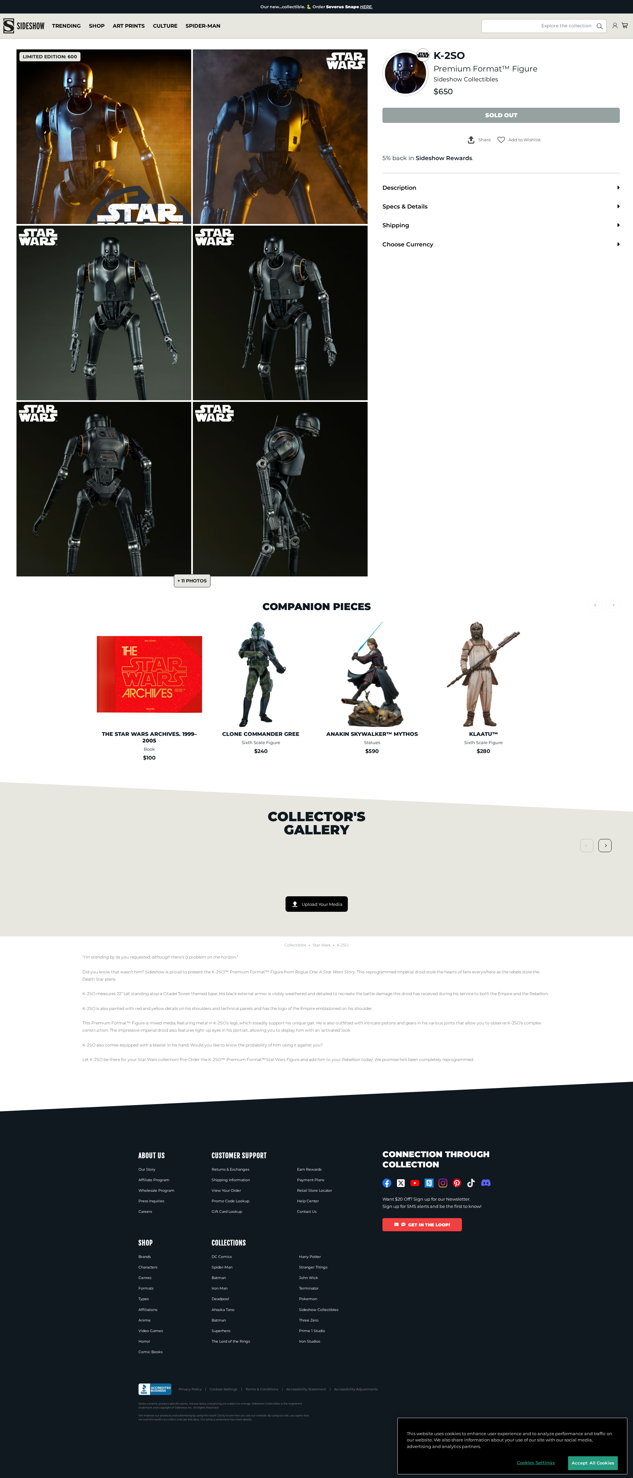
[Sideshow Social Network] (429, 1183)
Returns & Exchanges (230, 1169)
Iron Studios (309, 1341)
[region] (512, 1446)
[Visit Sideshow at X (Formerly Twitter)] (401, 1183)
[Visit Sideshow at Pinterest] (457, 1183)
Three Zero (308, 1320)
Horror (144, 1341)
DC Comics (222, 1256)
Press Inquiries (151, 1201)
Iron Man (219, 1288)
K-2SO (342, 945)
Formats (145, 1288)
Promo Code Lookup (230, 1201)
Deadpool (220, 1299)
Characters (147, 1267)
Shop (97, 26)
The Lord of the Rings (231, 1341)
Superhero (221, 1330)
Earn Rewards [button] (309, 1169)
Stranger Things (313, 1267)
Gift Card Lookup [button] (227, 1211)
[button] (519, 140)
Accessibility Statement (306, 1389)
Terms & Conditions (262, 1389)
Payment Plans (310, 1180)
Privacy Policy (190, 1389)
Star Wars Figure (282, 1059)
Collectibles (295, 945)
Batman (219, 1277)
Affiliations (147, 1309)
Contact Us (306, 1211)
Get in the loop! (429, 1224)
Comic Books (150, 1352)
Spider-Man (203, 26)
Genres (144, 1277)
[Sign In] (615, 25)
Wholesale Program (156, 1190)
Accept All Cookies (593, 1462)
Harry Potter (310, 1256)
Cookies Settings (223, 1389)
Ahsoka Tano (223, 1309)
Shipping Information (231, 1180)
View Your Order (226, 1190)
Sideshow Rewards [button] (444, 157)
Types (143, 1299)
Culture (165, 26)
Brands (144, 1256)
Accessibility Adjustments (356, 1389)
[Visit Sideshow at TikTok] (471, 1183)
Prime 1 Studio (312, 1330)
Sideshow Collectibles (466, 79)
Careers (145, 1211)
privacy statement (217, 1419)
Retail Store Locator (314, 1190)
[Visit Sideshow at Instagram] (442, 1183)
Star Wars (321, 945)
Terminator (308, 1288)
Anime (144, 1320)
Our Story (146, 1169)
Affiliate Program (153, 1180)
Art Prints (129, 26)
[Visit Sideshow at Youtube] (414, 1183)
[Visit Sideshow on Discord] (485, 1183)
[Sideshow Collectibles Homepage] (24, 26)
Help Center (308, 1201)
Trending (66, 26)
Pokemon (308, 1299)
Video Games (150, 1330)
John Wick (308, 1277)
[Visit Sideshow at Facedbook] (386, 1183)
